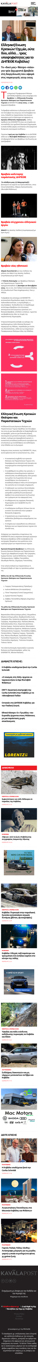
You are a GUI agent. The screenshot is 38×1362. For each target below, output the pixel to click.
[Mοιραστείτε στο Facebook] (7, 87)
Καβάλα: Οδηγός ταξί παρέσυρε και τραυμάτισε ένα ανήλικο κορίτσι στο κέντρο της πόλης (18, 955)
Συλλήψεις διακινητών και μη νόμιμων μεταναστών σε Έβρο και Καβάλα (17, 1075)
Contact (19, 1316)
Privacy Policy (19, 1314)
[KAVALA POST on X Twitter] (6, 1281)
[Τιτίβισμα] (3, 87)
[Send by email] (20, 87)
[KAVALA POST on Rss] (14, 1281)
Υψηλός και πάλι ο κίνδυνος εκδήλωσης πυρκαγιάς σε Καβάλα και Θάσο (18, 1034)
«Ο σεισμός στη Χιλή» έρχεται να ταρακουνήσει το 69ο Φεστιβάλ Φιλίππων (17, 680)
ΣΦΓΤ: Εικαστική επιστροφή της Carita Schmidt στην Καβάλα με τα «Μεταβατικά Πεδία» (18, 693)
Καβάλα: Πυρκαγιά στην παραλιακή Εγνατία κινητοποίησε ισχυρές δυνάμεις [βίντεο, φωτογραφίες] (18, 915)
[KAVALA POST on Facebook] (2, 1281)
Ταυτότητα (19, 1319)
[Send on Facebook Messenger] (11, 87)
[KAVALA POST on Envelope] (10, 1281)
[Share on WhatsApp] (16, 87)
